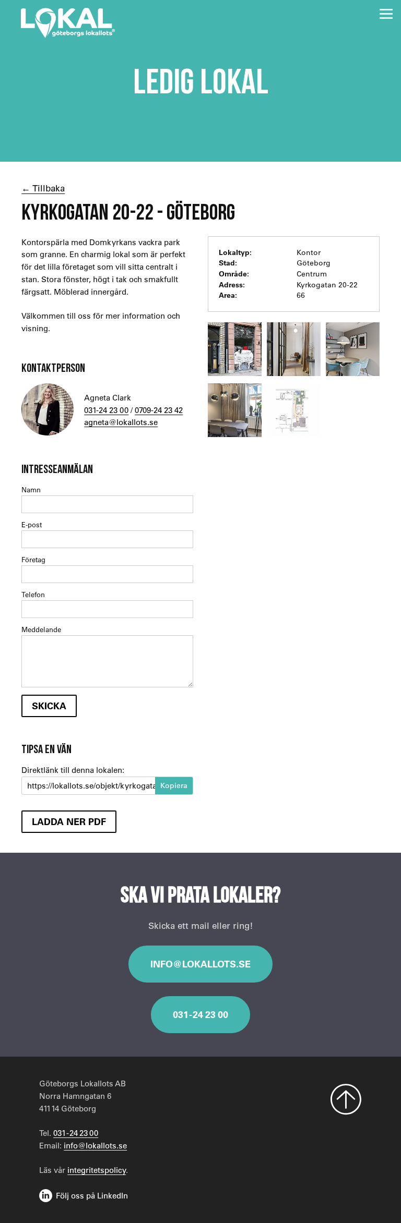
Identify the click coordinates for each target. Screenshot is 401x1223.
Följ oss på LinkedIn (92, 1195)
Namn (31, 489)
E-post (31, 524)
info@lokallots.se (200, 964)
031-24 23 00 (106, 410)
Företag (33, 559)
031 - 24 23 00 (200, 1014)
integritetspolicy (96, 1170)
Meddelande (41, 629)
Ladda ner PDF (69, 821)
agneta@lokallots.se (121, 422)
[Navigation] (386, 14)
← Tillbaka (43, 188)
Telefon (33, 594)
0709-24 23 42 (159, 410)
